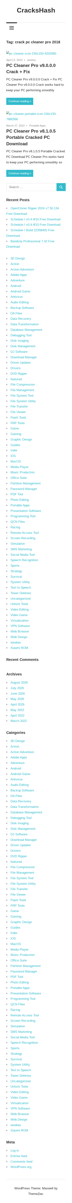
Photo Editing (20, 500)
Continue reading (18, 101)
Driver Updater (21, 362)
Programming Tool (23, 516)
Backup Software (22, 308)
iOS (13, 456)
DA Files (16, 313)
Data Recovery (21, 318)
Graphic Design (21, 439)
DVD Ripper (19, 373)
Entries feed (19, 1156)
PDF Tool (17, 494)
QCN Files (18, 522)
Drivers (16, 368)
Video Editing (20, 609)
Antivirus (17, 297)
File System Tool (22, 395)
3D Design (18, 258)
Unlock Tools (19, 604)
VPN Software (20, 626)
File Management (22, 390)
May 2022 (17, 710)
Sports (15, 565)
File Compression (23, 384)
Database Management (26, 330)
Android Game (20, 291)
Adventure (18, 280)
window (31, 59)
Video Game (19, 615)
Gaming (16, 434)
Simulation (18, 543)
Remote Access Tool (25, 533)
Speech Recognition (24, 560)
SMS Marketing (21, 549)
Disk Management (23, 346)
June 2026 (18, 693)
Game (15, 428)
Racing (15, 527)
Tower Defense (21, 593)
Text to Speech (21, 587)
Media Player (20, 467)
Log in (15, 1150)
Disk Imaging (20, 340)
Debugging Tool (21, 335)
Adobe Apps (19, 275)
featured (16, 379)
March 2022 (19, 721)
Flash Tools (18, 417)
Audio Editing (20, 302)
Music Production (23, 472)
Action (15, 264)
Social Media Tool (23, 555)
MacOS (16, 461)
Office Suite (19, 478)
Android (16, 286)
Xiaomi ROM (19, 648)
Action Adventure (22, 269)
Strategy (16, 571)
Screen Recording (23, 538)
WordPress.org (21, 1167)
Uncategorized (20, 598)
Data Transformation (25, 324)
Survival (16, 576)
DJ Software (19, 351)
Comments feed (21, 1161)
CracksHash (36, 10)
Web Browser (20, 631)
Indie (14, 450)
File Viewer (18, 412)
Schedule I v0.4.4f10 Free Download (35, 219)
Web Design (19, 637)
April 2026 (17, 704)
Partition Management (26, 483)
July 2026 (17, 688)
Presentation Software (26, 511)
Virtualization (19, 620)
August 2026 (19, 682)
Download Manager (24, 357)
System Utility (20, 582)
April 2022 (17, 715)
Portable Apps (37, 125)
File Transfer (19, 406)
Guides (15, 445)
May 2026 (17, 699)
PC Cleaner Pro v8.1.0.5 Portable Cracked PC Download (31, 137)
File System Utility (23, 401)
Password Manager (24, 489)
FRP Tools (18, 423)
